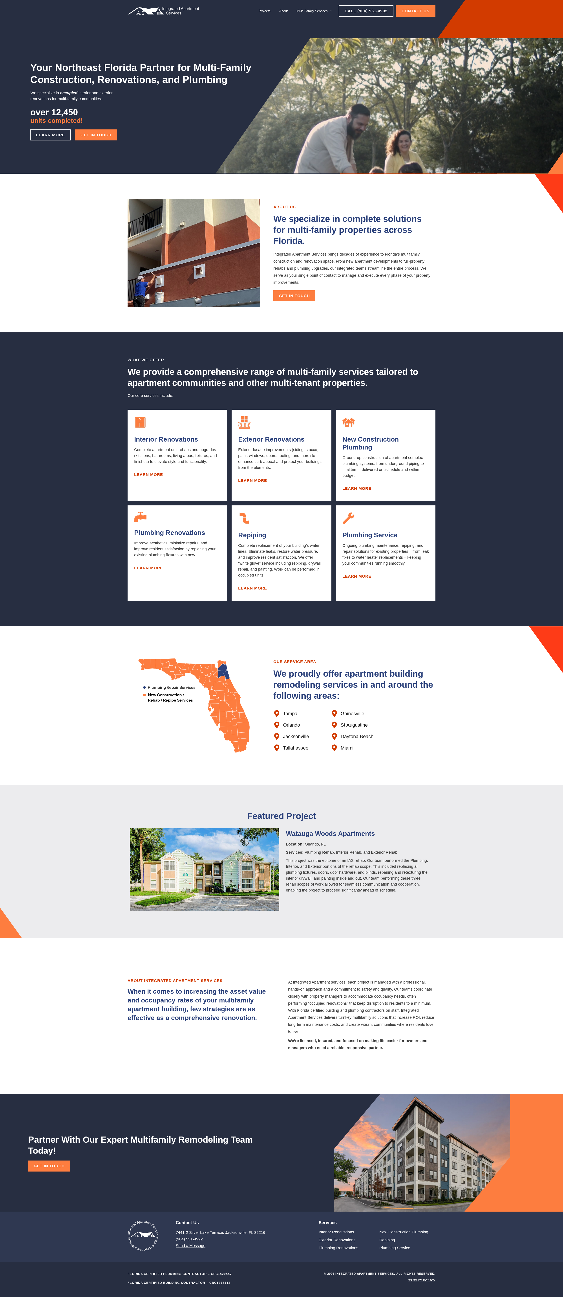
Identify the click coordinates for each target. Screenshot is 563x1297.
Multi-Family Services (312, 11)
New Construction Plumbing (403, 1232)
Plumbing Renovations (338, 1248)
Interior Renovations (336, 1232)
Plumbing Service (394, 1248)
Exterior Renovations (337, 1240)
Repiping (387, 1240)
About (283, 11)
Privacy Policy (421, 1280)
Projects (265, 11)
